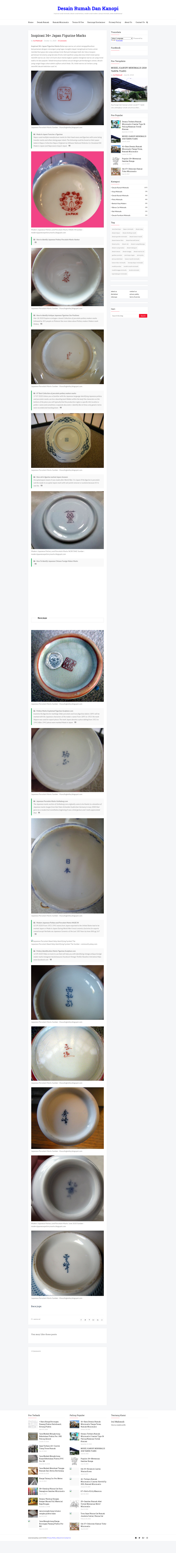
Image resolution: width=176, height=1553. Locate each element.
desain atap (139, 229)
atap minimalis (129, 192)
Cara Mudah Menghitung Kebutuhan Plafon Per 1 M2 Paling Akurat (50, 1436)
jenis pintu (140, 255)
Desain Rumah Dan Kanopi (88, 8)
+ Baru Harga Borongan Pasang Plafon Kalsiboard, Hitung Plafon (50, 1424)
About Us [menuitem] (128, 22)
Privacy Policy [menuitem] (115, 22)
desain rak (125, 244)
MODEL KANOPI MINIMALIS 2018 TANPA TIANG (129, 69)
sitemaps (114, 297)
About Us (60, 1538)
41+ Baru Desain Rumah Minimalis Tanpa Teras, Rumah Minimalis (132, 149)
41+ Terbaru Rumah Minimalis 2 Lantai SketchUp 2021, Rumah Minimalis (93, 1481)
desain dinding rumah (129, 233)
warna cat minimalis (129, 207)
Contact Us (67, 1538)
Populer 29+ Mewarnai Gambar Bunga (131, 159)
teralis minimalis (134, 270)
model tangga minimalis (119, 270)
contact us (133, 291)
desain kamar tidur (118, 240)
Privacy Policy (51, 1538)
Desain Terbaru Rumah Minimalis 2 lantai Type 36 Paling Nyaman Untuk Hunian (133, 125)
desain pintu (116, 244)
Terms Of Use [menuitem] (78, 22)
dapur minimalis (128, 229)
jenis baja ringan (130, 255)
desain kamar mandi (136, 236)
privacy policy (134, 294)
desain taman (116, 251)
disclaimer (114, 294)
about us (114, 291)
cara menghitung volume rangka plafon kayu (50, 1512)
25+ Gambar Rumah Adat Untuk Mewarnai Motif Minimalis (91, 1504)
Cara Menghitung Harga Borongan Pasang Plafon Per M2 (51, 1523)
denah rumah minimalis (129, 196)
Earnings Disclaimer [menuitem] (96, 22)
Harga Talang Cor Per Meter (51, 1478)
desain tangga (127, 251)
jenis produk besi (117, 259)
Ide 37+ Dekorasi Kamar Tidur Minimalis (132, 170)
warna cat (37, 1319)
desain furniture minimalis (129, 215)
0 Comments (62, 41)
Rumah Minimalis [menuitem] (61, 22)
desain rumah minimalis (129, 188)
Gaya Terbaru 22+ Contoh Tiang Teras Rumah (49, 1447)
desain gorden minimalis (119, 236)
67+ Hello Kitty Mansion (91, 1491)
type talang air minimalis (119, 274)
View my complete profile (118, 1425)
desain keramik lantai (132, 240)
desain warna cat (139, 251)
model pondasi (116, 266)
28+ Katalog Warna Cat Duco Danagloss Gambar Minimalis (52, 1490)
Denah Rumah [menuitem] (43, 22)
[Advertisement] (67, 594)
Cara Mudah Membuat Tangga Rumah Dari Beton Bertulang (51, 1469)
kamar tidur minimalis (118, 263)
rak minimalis (129, 211)
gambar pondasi (117, 255)
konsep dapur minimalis (135, 263)
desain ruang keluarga (138, 244)
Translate (119, 41)
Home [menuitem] (30, 22)
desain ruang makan (118, 248)
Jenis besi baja (116, 229)
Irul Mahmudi (37, 41)
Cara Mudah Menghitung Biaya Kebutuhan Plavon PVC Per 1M (51, 1458)
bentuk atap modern (129, 203)
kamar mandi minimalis (132, 259)
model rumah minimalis (131, 266)
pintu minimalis (129, 199)
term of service (135, 297)
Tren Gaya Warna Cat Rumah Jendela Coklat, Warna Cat (93, 1514)
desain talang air (132, 248)
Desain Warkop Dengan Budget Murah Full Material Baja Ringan (51, 1501)
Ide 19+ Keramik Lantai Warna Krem (91, 1470)
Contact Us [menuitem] (140, 22)
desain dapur (116, 233)
